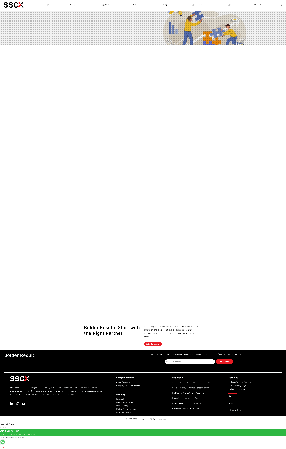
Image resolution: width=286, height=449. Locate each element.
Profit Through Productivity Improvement (189, 403)
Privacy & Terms (235, 410)
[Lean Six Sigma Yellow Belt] (105, 287)
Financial (120, 399)
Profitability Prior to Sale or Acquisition (188, 393)
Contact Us (233, 403)
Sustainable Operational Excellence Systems (191, 382)
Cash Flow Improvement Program (186, 408)
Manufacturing (122, 406)
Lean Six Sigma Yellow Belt (100, 303)
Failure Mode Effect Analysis (101, 270)
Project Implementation (238, 389)
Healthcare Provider (124, 402)
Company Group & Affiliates (128, 385)
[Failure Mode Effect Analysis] (105, 254)
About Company (123, 382)
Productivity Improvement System (186, 398)
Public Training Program (238, 385)
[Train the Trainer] (105, 221)
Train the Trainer (94, 238)
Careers (231, 396)
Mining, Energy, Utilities (126, 409)
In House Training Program (239, 382)
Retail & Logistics (123, 412)
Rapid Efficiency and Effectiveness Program (190, 388)
